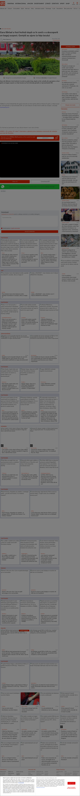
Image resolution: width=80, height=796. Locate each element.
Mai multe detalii (21, 782)
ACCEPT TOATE (71, 783)
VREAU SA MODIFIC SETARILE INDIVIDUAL (71, 788)
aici (6, 789)
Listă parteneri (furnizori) (40, 787)
